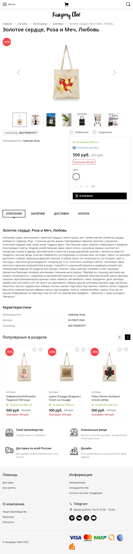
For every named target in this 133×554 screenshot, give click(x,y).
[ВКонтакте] (79, 518)
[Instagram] (86, 518)
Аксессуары (40, 23)
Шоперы (58, 23)
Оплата (83, 213)
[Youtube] (93, 518)
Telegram (80, 504)
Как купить (9, 487)
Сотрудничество (79, 487)
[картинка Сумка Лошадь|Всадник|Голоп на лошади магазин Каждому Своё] (67, 367)
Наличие (38, 213)
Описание (14, 213)
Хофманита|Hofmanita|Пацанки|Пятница (21, 398)
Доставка (61, 213)
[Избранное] (34, 349)
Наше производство (14, 511)
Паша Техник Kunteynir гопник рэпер (105, 398)
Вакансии (8, 516)
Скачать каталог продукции (85, 493)
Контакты (8, 522)
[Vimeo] (72, 518)
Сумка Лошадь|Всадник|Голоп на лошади (65, 398)
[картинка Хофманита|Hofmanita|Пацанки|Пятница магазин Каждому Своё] (24, 367)
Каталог (22, 23)
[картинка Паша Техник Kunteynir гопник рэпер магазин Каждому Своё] (109, 367)
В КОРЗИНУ (86, 195)
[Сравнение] (41, 349)
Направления (77, 482)
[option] (24, 383)
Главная (7, 23)
